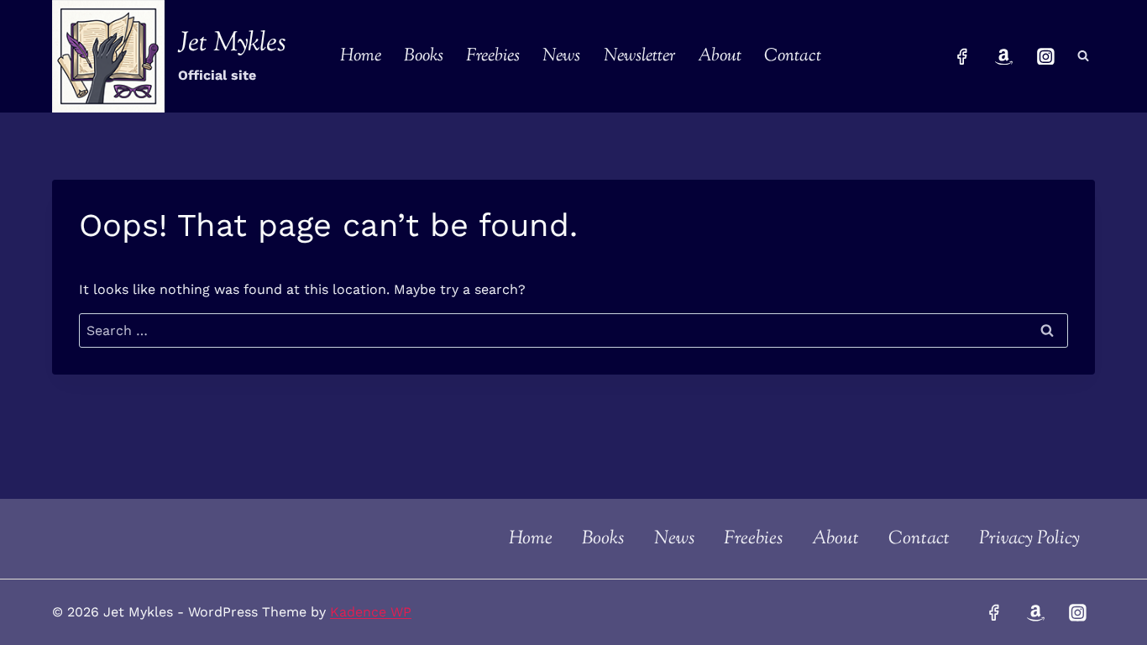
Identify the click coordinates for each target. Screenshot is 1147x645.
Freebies (493, 56)
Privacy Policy (1029, 539)
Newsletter (639, 56)
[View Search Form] (1083, 56)
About (719, 56)
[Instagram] (1045, 56)
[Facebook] (962, 56)
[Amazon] (1004, 56)
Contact (792, 56)
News (561, 56)
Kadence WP (370, 612)
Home (360, 56)
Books (423, 56)
